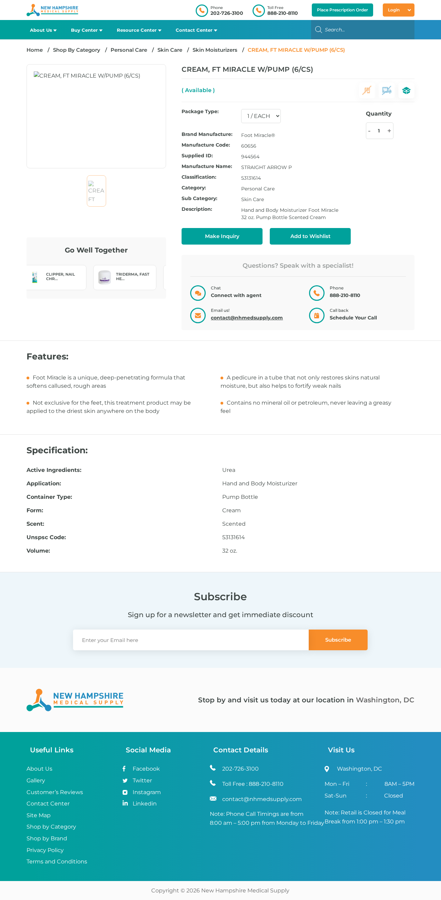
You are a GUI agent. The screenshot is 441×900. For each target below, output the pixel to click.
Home (35, 50)
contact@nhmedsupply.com (247, 318)
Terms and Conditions (57, 861)
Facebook (146, 768)
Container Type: (49, 497)
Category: (194, 188)
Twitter (142, 780)
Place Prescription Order (342, 9)
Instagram (147, 792)
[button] (310, 236)
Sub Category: (199, 198)
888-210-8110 (282, 13)
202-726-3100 (227, 13)
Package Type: (200, 112)
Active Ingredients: (54, 470)
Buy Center (84, 30)
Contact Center (194, 30)
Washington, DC (385, 700)
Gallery (36, 780)
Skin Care (169, 50)
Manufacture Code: (206, 145)
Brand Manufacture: (207, 134)
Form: (35, 510)
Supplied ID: (197, 156)
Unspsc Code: (46, 537)
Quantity (379, 113)
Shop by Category (51, 826)
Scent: (35, 524)
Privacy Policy (45, 850)
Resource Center (137, 30)
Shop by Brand (47, 838)
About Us (41, 30)
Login (394, 9)
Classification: (199, 177)
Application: (44, 483)
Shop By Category (77, 50)
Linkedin (145, 803)
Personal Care (129, 50)
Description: (197, 209)
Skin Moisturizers (215, 50)
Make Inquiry (222, 236)
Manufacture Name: (207, 166)
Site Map (39, 815)
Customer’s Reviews (55, 792)
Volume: (38, 551)
